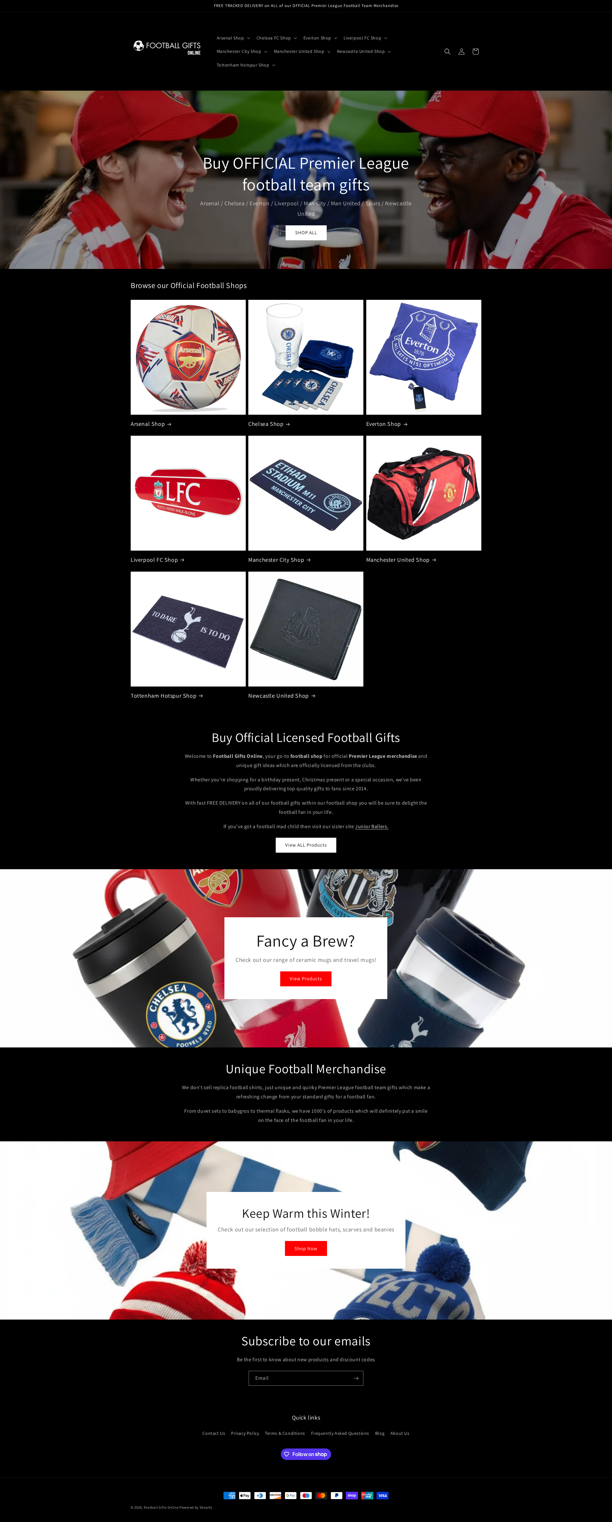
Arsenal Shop (148, 423)
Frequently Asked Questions (340, 1433)
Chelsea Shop (265, 423)
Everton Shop (383, 423)
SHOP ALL (306, 233)
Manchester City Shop (276, 559)
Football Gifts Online (161, 1507)
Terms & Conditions (285, 1433)
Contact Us (213, 1433)
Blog (379, 1433)
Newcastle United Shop (278, 695)
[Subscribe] (356, 1378)
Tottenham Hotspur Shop (163, 695)
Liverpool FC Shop (154, 559)
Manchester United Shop (398, 559)
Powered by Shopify (195, 1507)
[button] (233, 38)
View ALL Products (306, 845)
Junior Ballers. (372, 826)
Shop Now (306, 1248)
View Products (306, 979)
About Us (400, 1433)
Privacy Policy (245, 1433)
